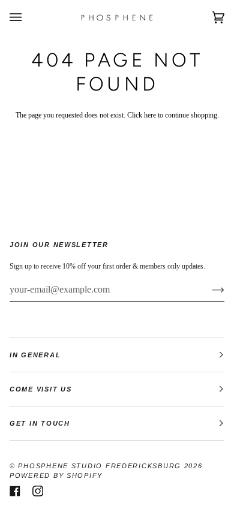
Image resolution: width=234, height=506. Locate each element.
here (150, 115)
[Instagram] (37, 491)
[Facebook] (15, 491)
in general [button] (35, 355)
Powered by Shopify (56, 475)
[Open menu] (28, 17)
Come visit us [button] (40, 389)
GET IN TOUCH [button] (40, 423)
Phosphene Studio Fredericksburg (101, 465)
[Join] (208, 289)
